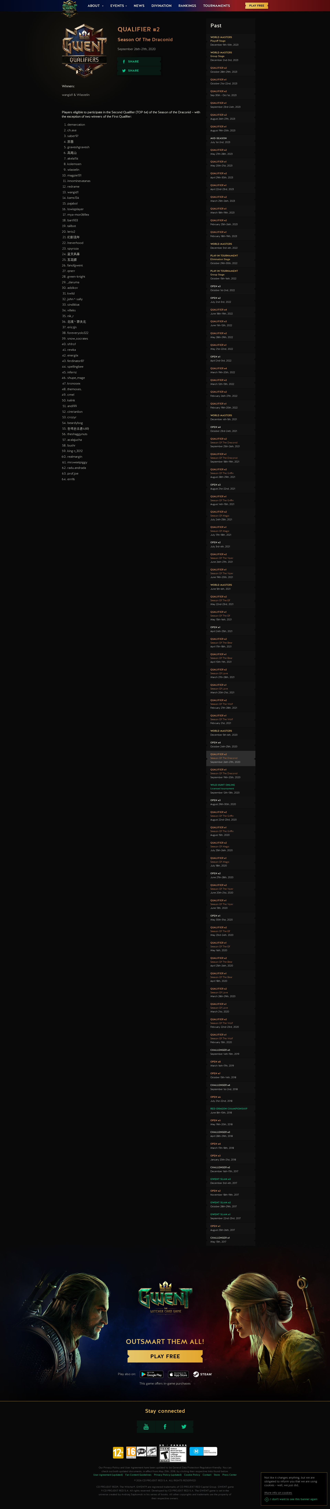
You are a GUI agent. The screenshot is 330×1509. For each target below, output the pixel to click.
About (94, 6)
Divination (161, 6)
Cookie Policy (192, 1475)
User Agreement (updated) (108, 1475)
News (139, 6)
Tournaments (216, 6)
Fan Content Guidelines (138, 1475)
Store (217, 1475)
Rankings (187, 6)
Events (117, 6)
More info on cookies (278, 1493)
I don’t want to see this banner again (293, 1499)
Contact (207, 1475)
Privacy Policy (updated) (168, 1475)
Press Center (229, 1475)
